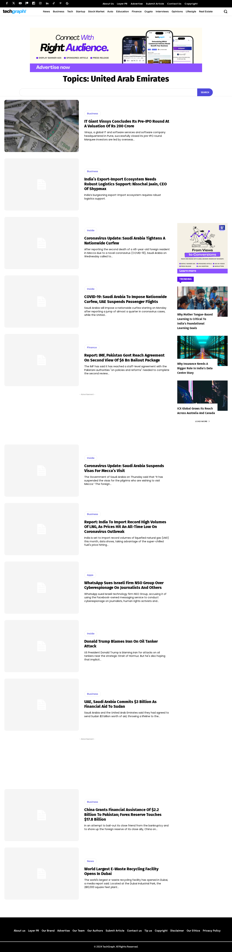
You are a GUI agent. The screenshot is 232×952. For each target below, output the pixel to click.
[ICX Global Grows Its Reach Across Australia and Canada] (202, 396)
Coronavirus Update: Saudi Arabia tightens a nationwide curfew (124, 240)
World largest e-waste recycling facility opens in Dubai (121, 871)
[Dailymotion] (33, 3)
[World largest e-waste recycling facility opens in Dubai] (41, 873)
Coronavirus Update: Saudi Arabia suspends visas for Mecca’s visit (124, 468)
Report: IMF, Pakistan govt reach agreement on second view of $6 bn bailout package (124, 357)
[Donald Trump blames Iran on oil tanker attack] (41, 646)
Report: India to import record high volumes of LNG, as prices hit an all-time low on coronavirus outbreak (125, 526)
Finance (92, 347)
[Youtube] (20, 3)
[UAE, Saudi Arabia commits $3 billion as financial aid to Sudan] (41, 705)
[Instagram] (40, 3)
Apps (90, 574)
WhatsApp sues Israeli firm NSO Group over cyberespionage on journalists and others (124, 585)
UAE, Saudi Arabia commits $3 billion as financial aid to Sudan (120, 704)
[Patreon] (26, 3)
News (90, 861)
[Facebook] (6, 3)
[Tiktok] (53, 3)
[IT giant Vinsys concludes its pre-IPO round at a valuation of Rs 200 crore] (41, 126)
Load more (201, 421)
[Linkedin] (47, 3)
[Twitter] (13, 3)
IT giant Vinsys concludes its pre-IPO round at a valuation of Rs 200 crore (126, 123)
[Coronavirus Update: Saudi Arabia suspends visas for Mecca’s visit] (41, 470)
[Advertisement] (87, 417)
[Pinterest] (60, 3)
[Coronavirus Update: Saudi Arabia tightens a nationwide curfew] (41, 243)
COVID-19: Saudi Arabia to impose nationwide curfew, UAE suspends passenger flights (125, 299)
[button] (225, 11)
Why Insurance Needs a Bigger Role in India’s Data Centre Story (195, 368)
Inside (90, 230)
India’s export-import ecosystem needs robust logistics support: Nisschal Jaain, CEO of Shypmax (125, 184)
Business (92, 113)
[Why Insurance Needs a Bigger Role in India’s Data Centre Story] (202, 351)
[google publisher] (67, 3)
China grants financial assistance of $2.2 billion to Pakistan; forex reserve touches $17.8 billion (122, 814)
